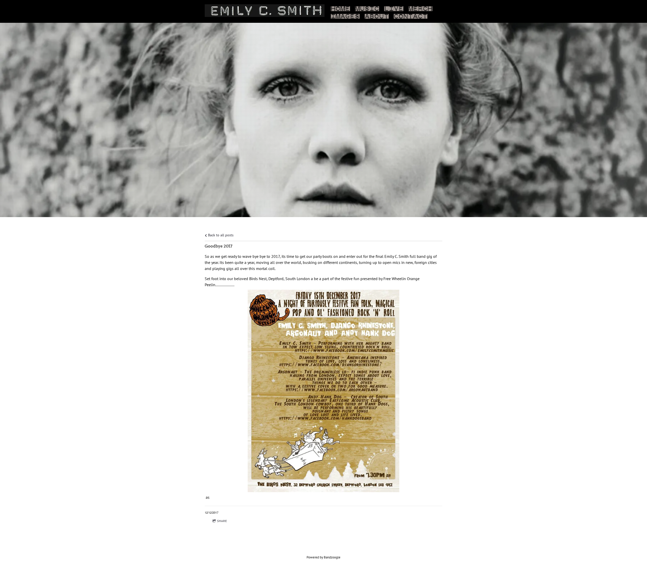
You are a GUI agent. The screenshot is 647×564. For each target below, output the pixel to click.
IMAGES (345, 15)
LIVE (393, 7)
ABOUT (377, 15)
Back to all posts (220, 235)
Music (367, 7)
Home (340, 7)
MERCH (420, 7)
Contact (410, 15)
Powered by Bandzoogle (323, 557)
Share (222, 521)
